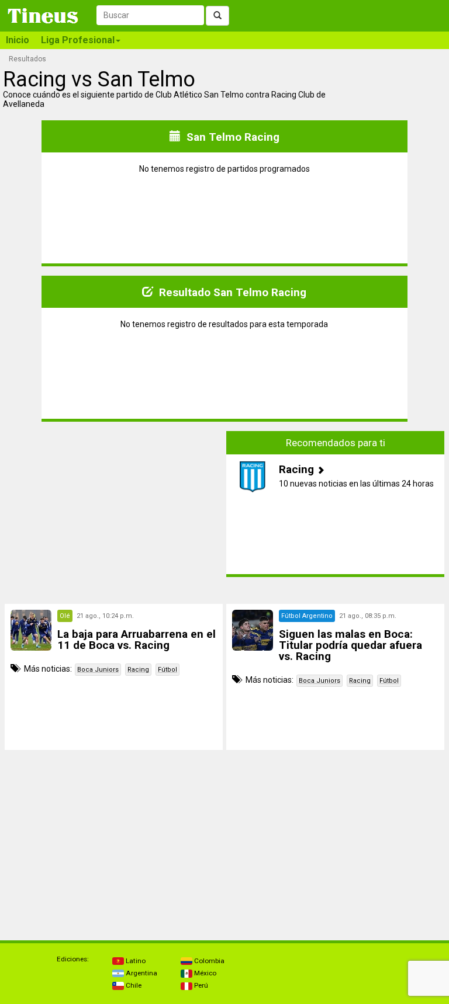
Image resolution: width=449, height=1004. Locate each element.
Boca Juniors (98, 669)
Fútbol (167, 669)
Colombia (208, 961)
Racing (138, 669)
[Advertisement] (114, 504)
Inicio (17, 40)
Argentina (140, 973)
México (204, 973)
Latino (135, 961)
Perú (200, 985)
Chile (132, 985)
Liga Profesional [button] (78, 40)
